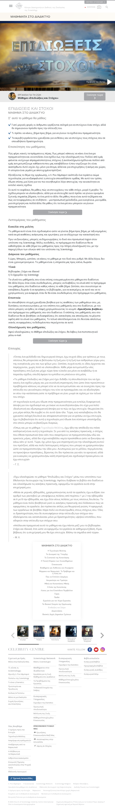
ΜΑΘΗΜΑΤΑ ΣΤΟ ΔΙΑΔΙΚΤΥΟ (57, 545)
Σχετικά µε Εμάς (16, 658)
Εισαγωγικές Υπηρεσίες (40, 698)
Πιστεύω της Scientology (18, 678)
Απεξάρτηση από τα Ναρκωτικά (16, 745)
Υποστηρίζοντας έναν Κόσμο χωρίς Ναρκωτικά (61, 790)
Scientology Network (44, 658)
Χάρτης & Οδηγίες (44, 746)
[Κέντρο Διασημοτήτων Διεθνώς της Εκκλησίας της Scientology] (20, 6)
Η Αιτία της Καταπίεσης (56, 587)
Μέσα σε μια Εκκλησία (17, 697)
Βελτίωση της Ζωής (42, 713)
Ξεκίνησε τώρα (95, 95)
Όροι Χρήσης (99, 802)
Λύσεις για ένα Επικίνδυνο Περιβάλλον (57, 590)
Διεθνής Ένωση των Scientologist (86, 787)
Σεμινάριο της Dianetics (43, 702)
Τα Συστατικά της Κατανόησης (56, 557)
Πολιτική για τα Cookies (83, 802)
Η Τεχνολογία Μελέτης (57, 550)
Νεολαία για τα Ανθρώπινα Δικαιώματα (56, 794)
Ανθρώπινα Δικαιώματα (18, 758)
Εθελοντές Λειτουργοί (17, 771)
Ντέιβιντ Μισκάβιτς (80, 784)
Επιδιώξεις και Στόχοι (56, 607)
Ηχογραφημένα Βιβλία (93, 666)
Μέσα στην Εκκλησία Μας (18, 661)
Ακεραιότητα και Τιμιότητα (56, 580)
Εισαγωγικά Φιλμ (91, 674)
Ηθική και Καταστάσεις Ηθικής (56, 583)
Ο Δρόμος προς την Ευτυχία (19, 790)
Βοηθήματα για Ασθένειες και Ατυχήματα (56, 568)
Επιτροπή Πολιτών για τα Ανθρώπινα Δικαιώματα (27, 797)
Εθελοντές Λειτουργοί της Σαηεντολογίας (55, 787)
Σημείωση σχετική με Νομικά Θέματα (70, 804)
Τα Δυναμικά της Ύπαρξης (57, 554)
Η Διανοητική (28, 784)
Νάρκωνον (37, 790)
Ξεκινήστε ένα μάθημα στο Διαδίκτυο (22, 787)
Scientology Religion (63, 784)
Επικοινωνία (57, 564)
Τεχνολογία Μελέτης (52, 427)
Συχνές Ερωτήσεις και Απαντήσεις (15, 702)
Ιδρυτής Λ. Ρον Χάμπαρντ (18, 674)
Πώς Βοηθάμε (15, 726)
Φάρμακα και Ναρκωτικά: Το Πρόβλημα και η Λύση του (56, 572)
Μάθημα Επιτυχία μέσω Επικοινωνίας (44, 719)
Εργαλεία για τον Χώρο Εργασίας (57, 600)
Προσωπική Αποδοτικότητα (40, 708)
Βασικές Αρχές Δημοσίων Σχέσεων (56, 614)
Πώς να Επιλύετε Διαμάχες (57, 576)
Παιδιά (56, 597)
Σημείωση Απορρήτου (65, 802)
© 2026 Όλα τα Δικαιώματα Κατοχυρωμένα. (31, 803)
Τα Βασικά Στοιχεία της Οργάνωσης (56, 604)
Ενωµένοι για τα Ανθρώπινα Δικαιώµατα (23, 794)
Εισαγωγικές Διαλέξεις (93, 670)
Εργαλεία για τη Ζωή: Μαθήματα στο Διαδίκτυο (44, 675)
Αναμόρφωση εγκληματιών (19, 740)
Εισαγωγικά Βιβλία (92, 661)
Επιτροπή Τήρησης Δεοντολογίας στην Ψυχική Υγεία (19, 765)
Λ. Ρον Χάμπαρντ (14, 784)
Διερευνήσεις (57, 611)
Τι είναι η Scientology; (14, 669)
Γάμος (56, 594)
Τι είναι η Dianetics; (16, 682)
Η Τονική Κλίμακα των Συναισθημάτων (57, 561)
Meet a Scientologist (42, 661)
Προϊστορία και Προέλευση (14, 687)
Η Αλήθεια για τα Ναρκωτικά (14, 752)
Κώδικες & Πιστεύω (16, 693)
